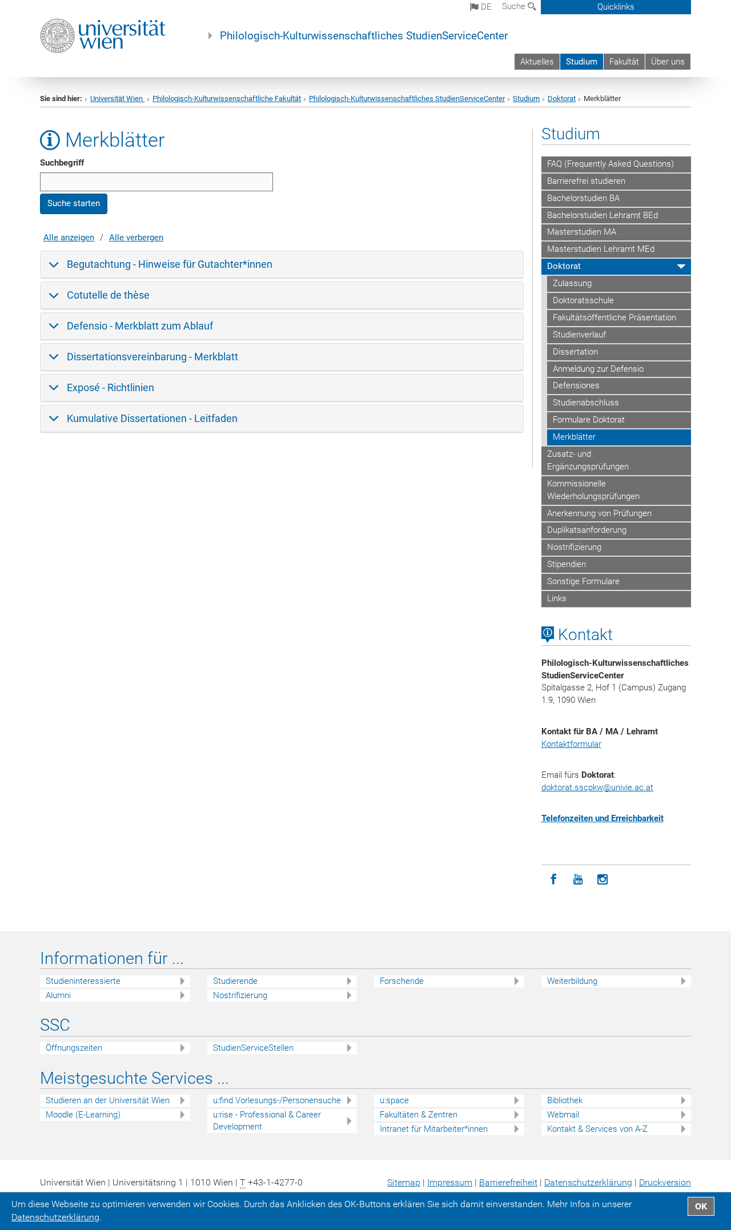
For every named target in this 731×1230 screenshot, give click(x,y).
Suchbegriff (62, 163)
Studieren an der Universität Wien (108, 1100)
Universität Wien (117, 98)
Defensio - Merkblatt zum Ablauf (140, 326)
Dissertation (575, 352)
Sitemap (403, 1182)
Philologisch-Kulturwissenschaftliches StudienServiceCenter (364, 36)
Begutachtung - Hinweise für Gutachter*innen (169, 264)
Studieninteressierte (83, 981)
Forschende (402, 981)
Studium (581, 62)
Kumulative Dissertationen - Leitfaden (152, 418)
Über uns (668, 62)
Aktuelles (537, 62)
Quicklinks (615, 7)
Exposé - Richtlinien (110, 387)
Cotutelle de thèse (108, 295)
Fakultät (624, 62)
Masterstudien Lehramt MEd (600, 249)
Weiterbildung (572, 981)
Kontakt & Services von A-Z (597, 1129)
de (485, 7)
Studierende (235, 981)
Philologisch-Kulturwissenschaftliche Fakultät (226, 98)
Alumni (58, 995)
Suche (515, 6)
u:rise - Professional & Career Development (267, 1121)
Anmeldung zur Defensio (598, 369)
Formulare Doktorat (589, 420)
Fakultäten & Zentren (418, 1115)
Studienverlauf (579, 334)
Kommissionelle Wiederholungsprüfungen (593, 490)
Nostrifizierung (574, 547)
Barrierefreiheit (508, 1182)
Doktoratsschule (583, 300)
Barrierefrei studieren (586, 181)
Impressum (449, 1182)
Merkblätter (574, 437)
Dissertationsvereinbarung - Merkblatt (152, 357)
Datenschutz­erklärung (588, 1182)
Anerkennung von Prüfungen (599, 513)
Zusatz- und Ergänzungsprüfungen (588, 460)
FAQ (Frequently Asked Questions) (610, 164)
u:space (394, 1100)
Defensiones (576, 385)
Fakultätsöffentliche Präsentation (614, 317)
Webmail (563, 1115)
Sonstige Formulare (583, 581)
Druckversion (665, 1182)
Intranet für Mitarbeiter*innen (434, 1129)
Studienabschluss (586, 402)
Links (557, 598)
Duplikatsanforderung (586, 530)
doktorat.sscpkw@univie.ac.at (597, 787)
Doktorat (562, 98)
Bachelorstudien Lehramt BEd (602, 215)
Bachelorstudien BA (583, 198)
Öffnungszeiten (74, 1048)
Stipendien (566, 564)
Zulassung (572, 283)
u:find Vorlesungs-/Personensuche (277, 1100)
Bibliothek (565, 1100)
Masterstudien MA (581, 232)
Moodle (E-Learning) (83, 1115)
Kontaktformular (571, 744)
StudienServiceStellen (253, 1048)
